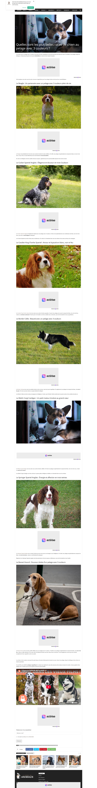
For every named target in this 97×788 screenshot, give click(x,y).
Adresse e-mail (20, 733)
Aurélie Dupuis (20, 51)
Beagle (19, 153)
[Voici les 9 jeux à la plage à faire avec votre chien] (35, 760)
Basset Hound (20, 650)
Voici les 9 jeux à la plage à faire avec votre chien (34, 766)
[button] (80, 10)
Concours (74, 10)
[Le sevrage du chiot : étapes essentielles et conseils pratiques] (22, 760)
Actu (24, 10)
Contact (40, 775)
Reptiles (59, 10)
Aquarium (51, 10)
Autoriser (30, 7)
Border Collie (20, 389)
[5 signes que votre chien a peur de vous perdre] (75, 760)
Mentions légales (42, 779)
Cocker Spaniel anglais (22, 233)
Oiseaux (43, 10)
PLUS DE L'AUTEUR (30, 753)
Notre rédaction (41, 777)
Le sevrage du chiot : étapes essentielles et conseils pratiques (21, 767)
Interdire (24, 7)
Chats (30, 10)
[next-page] (80, 753)
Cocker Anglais (36, 745)
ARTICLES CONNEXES (21, 753)
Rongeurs (66, 10)
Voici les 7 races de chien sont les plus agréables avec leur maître (49, 767)
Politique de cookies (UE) (43, 781)
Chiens (36, 10)
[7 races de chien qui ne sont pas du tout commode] (62, 760)
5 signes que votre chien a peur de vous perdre (74, 766)
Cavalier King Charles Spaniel (24, 313)
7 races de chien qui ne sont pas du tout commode (61, 766)
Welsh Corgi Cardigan (22, 468)
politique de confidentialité (28, 736)
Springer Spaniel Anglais (23, 553)
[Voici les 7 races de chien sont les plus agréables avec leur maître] (49, 760)
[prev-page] (78, 753)
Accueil (19, 10)
